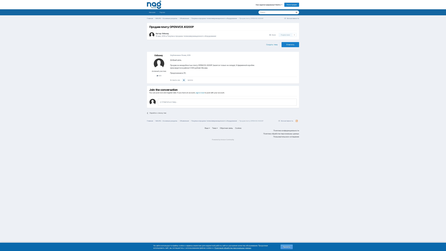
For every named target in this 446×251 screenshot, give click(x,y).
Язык (207, 128)
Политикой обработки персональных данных (233, 248)
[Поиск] (296, 12)
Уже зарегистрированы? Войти (268, 5)
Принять (286, 247)
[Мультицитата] (183, 80)
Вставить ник (175, 80)
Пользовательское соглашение (286, 137)
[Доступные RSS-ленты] (296, 121)
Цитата (190, 80)
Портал (162, 12)
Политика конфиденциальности (286, 131)
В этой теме (287, 12)
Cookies (238, 128)
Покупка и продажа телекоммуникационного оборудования (191, 36)
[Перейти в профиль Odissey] (151, 34)
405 (159, 76)
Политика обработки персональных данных (281, 134)
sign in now (200, 93)
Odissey (165, 34)
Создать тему (272, 45)
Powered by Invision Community (223, 139)
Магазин (152, 12)
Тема (214, 128)
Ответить (290, 45)
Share (273, 35)
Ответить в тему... (169, 102)
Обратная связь (226, 128)
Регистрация (292, 5)
